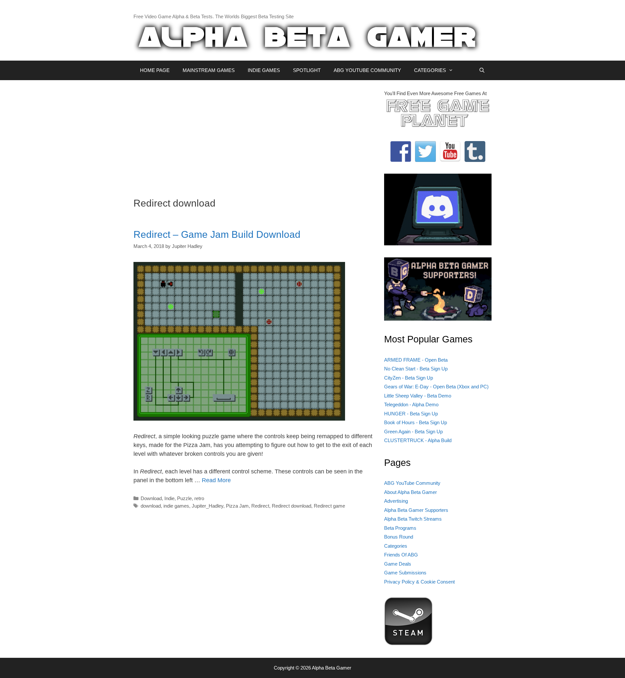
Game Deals (397, 564)
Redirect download (291, 506)
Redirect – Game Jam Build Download (216, 234)
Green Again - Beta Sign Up (413, 431)
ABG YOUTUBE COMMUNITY (367, 70)
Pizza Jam (237, 506)
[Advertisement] (253, 135)
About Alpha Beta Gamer (410, 492)
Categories (395, 546)
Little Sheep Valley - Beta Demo (417, 395)
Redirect (260, 506)
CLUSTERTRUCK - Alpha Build (417, 440)
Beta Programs (400, 528)
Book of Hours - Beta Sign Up (415, 422)
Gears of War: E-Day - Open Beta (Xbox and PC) (436, 386)
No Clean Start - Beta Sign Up (416, 368)
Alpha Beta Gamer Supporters (416, 510)
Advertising (396, 501)
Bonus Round (398, 537)
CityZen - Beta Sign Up (408, 378)
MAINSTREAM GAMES (209, 70)
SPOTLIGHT (307, 70)
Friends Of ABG (401, 554)
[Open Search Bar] (482, 70)
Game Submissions (405, 572)
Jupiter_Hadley (207, 506)
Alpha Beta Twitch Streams (413, 519)
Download (151, 498)
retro (199, 498)
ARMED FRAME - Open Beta (416, 360)
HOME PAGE (155, 70)
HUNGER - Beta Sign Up (411, 413)
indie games (176, 506)
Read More (216, 480)
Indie (169, 498)
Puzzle (184, 498)
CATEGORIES (430, 70)
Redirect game (329, 506)
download (151, 506)
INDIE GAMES (264, 70)
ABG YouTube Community (412, 483)
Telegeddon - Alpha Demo (411, 404)
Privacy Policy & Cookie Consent (419, 581)
